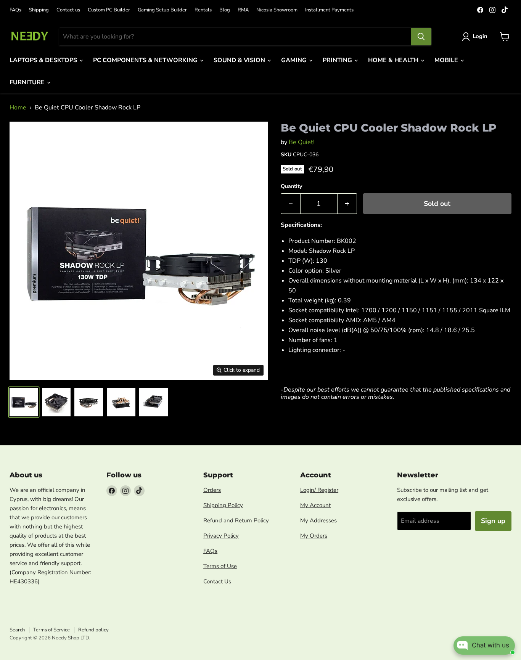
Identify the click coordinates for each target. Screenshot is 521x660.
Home (18, 107)
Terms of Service (51, 629)
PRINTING (338, 60)
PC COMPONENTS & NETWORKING (146, 60)
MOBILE (447, 60)
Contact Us (217, 581)
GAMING (294, 60)
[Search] (421, 36)
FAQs (15, 10)
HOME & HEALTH (394, 60)
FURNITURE (28, 82)
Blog (224, 10)
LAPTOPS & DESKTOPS (44, 60)
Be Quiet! (302, 142)
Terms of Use (220, 566)
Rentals (203, 10)
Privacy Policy (221, 536)
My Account (315, 505)
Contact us (68, 10)
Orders (212, 490)
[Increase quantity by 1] (347, 203)
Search (17, 629)
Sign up (493, 520)
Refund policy (93, 629)
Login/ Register (319, 490)
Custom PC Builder (109, 10)
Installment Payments (329, 10)
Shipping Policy (223, 505)
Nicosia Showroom (276, 10)
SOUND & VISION (240, 60)
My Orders (313, 536)
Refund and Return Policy (236, 520)
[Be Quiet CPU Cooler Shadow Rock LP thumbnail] (24, 402)
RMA (243, 10)
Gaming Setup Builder (162, 10)
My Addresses (318, 520)
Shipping (39, 10)
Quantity (291, 186)
